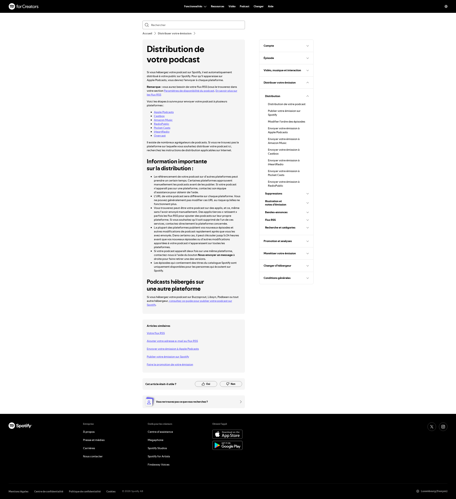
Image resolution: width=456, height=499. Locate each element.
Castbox (159, 116)
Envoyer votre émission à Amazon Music (284, 141)
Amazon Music (163, 120)
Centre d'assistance (160, 432)
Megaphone (155, 440)
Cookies (111, 491)
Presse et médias (94, 440)
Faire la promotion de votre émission (170, 364)
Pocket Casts (162, 128)
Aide (270, 6)
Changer (259, 6)
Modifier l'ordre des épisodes (286, 121)
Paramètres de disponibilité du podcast (189, 91)
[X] (432, 426)
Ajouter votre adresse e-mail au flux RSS (172, 341)
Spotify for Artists (159, 456)
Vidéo (232, 6)
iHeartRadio (161, 132)
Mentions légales (18, 491)
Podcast (244, 6)
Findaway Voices (158, 464)
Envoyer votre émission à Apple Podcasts (173, 349)
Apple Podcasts (164, 112)
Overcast (160, 135)
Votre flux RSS (156, 333)
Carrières (89, 448)
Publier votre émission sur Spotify (168, 356)
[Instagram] (443, 426)
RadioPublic (161, 124)
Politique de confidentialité (85, 491)
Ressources (217, 6)
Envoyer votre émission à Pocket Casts (284, 173)
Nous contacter (93, 456)
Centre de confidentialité (48, 491)
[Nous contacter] (239, 401)
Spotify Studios (157, 448)
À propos (89, 432)
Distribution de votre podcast (286, 104)
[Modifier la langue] (446, 6)
